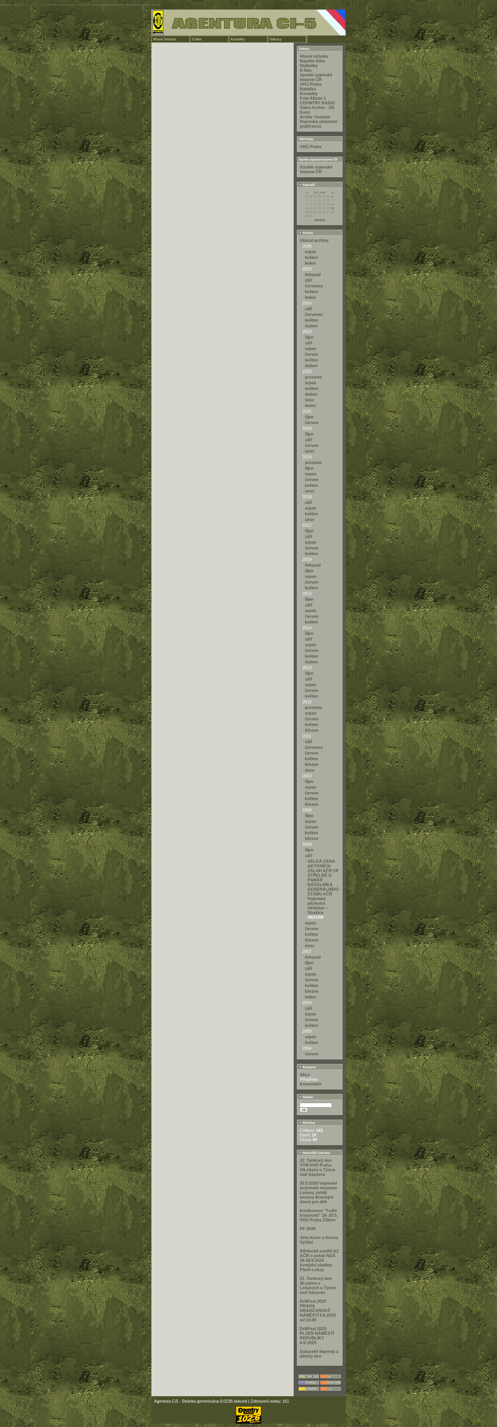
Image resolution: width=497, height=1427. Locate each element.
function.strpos (35, 4)
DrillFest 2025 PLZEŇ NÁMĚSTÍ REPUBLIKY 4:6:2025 (317, 1336)
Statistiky (309, 65)
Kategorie (309, 1067)
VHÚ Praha (310, 84)
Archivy (307, 232)
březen (311, 730)
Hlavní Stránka (164, 39)
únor (309, 400)
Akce (305, 1075)
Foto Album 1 (313, 98)
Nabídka (308, 89)
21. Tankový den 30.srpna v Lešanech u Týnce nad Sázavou (318, 1285)
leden (310, 263)
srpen (310, 252)
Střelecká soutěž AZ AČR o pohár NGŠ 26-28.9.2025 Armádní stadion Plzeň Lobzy (319, 1260)
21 (332, 208)
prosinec (313, 377)
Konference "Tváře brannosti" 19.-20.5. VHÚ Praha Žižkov (319, 1215)
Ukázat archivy (314, 240)
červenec (314, 286)
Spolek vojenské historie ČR (316, 77)
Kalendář (308, 184)
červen (311, 354)
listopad (313, 274)
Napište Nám (312, 61)
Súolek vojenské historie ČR (316, 169)
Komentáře (310, 1084)
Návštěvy (308, 1122)
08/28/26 (319, 220)
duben (311, 326)
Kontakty (238, 39)
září (308, 280)
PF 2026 (308, 1229)
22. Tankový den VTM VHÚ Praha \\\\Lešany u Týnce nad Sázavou (317, 1167)
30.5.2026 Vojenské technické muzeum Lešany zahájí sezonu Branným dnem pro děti (318, 1192)
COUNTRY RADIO (317, 103)
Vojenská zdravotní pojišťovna (318, 123)
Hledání (307, 1097)
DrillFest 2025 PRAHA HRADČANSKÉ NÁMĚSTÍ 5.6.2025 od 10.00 (318, 1310)
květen (311, 257)
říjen (309, 337)
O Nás (196, 39)
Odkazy (275, 39)
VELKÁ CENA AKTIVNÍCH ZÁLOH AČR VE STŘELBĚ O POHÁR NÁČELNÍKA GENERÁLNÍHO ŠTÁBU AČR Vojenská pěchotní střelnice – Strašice (323, 887)
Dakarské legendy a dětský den (319, 1353)
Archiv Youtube (315, 117)
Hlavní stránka (314, 56)
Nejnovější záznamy (316, 1152)
